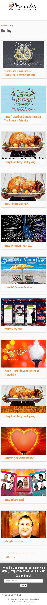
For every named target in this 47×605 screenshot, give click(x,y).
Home (3, 25)
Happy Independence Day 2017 (18, 245)
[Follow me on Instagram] (15, 595)
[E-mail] (6, 595)
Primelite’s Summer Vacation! (18, 287)
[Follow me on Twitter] (9, 595)
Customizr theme (29, 602)
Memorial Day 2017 (13, 329)
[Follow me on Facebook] (12, 595)
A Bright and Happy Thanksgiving (19, 162)
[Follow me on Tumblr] (18, 595)
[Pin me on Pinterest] (20, 595)
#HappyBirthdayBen (13, 541)
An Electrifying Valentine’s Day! (19, 458)
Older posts (9, 557)
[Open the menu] (43, 15)
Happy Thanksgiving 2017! (16, 204)
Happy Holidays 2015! (14, 499)
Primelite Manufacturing (20, 599)
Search (23, 585)
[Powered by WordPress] (38, 599)
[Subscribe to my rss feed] (3, 595)
